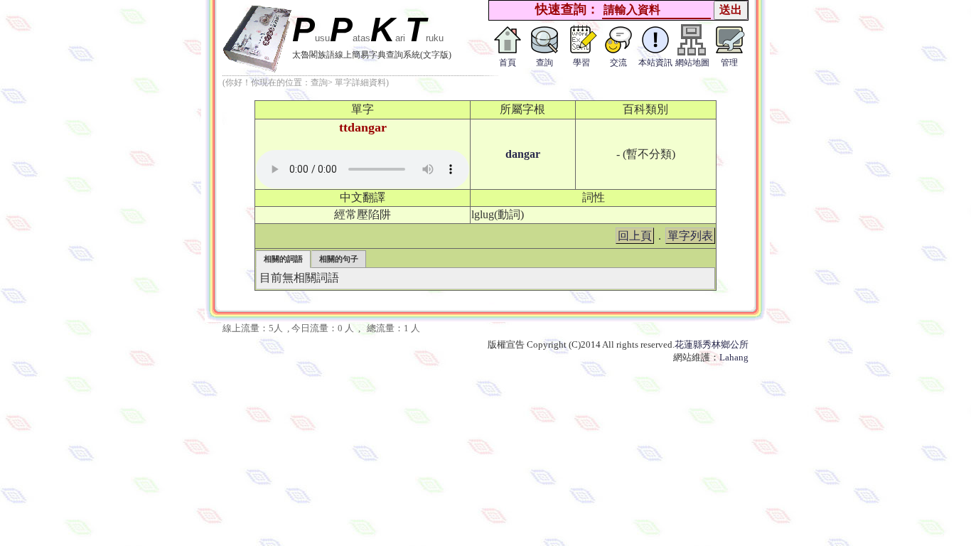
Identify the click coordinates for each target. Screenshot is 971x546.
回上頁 (635, 236)
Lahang (734, 357)
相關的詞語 (283, 259)
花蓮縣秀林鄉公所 (712, 344)
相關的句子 (338, 259)
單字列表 (690, 236)
